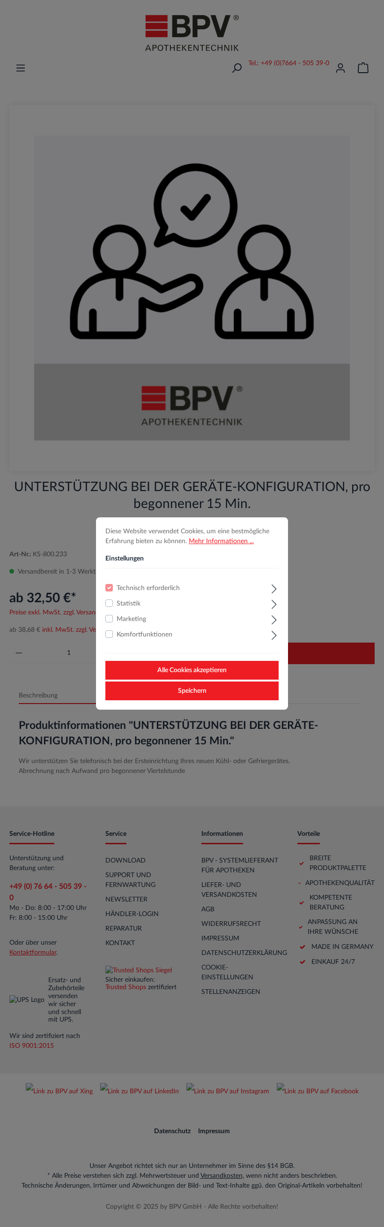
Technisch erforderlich (148, 588)
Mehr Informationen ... (221, 541)
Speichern (192, 691)
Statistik (128, 603)
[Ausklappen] (274, 588)
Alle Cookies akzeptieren (192, 670)
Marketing (131, 619)
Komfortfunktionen (144, 634)
